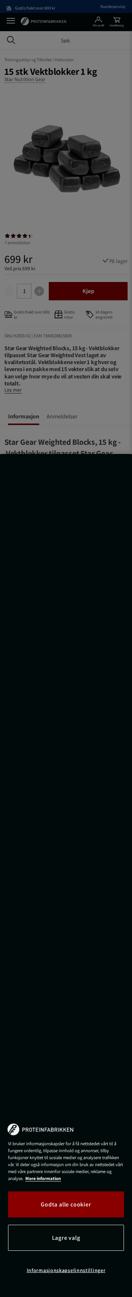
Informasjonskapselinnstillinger (66, 1270)
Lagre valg (66, 1238)
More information (43, 1178)
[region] (66, 875)
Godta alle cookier (66, 1204)
